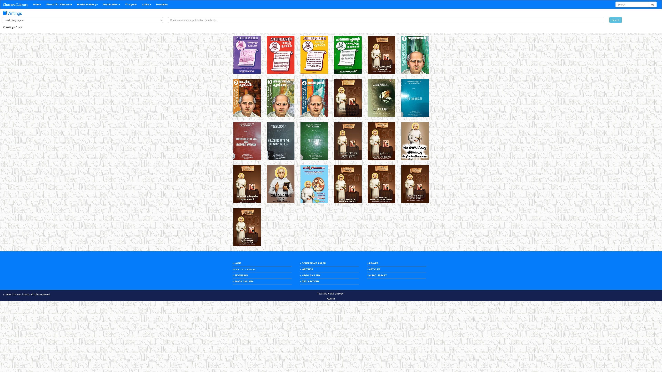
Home (37, 4)
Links (145, 4)
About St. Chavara (59, 4)
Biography (241, 275)
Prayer (373, 263)
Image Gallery (243, 281)
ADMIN (331, 298)
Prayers (131, 4)
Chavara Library (15, 4)
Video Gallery (310, 275)
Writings (307, 269)
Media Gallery (86, 4)
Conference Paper (313, 263)
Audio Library (377, 275)
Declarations (310, 281)
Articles (374, 269)
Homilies (162, 4)
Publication (110, 4)
